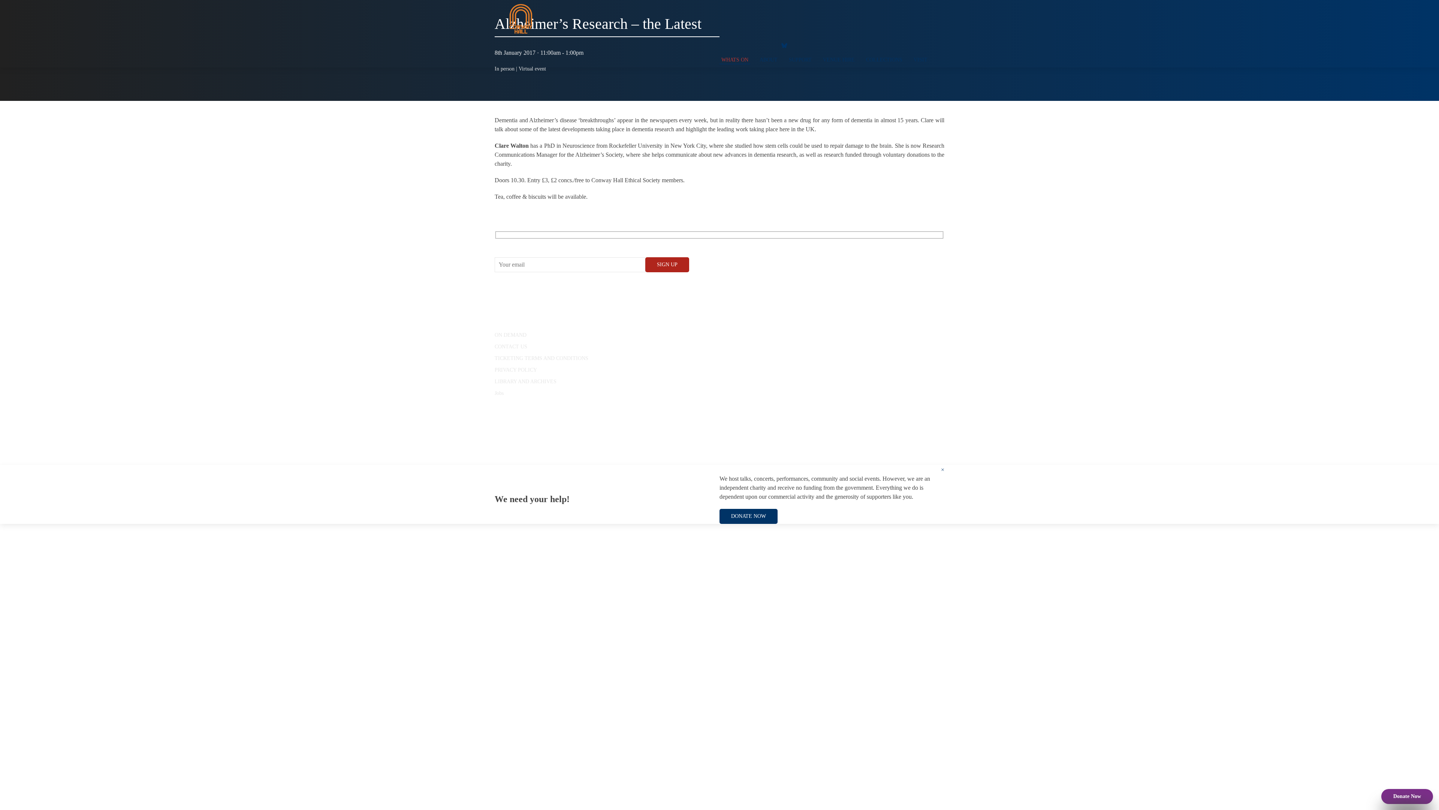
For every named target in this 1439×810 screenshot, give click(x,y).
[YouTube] (736, 45)
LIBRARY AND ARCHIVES (525, 381)
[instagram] (751, 45)
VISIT (920, 60)
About (769, 60)
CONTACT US (511, 347)
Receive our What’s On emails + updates (552, 243)
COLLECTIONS (884, 60)
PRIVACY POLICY (516, 370)
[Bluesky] (784, 45)
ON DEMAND (511, 335)
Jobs (499, 393)
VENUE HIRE (839, 60)
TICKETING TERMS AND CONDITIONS (541, 358)
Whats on (734, 60)
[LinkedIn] (766, 45)
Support (800, 60)
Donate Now (1407, 796)
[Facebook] (721, 45)
